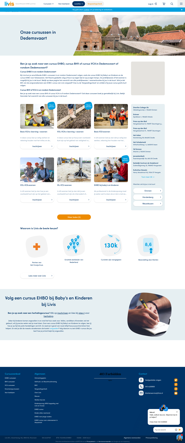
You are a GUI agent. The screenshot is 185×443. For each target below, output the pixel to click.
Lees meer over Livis (37, 275)
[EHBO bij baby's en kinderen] (111, 179)
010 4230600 (150, 386)
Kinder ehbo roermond (42, 413)
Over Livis (38, 392)
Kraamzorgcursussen (12, 389)
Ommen (147, 190)
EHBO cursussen (10, 378)
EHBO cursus (39, 409)
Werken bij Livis (40, 400)
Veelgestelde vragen (153, 380)
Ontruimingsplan (40, 378)
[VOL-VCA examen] (37, 179)
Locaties (77, 3)
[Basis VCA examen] (111, 126)
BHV (36, 385)
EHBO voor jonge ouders (43, 416)
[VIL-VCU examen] (74, 179)
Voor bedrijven (64, 3)
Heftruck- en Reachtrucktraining (46, 381)
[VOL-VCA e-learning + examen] (74, 126)
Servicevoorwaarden (105, 441)
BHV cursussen (10, 381)
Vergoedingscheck (95, 3)
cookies (86, 9)
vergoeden (54, 328)
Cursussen (47, 3)
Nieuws (37, 396)
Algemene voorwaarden (132, 438)
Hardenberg (147, 197)
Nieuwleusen (147, 203)
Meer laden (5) (74, 217)
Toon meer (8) (147, 177)
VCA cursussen (10, 385)
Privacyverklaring (152, 438)
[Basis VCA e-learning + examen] (37, 126)
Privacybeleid (91, 441)
